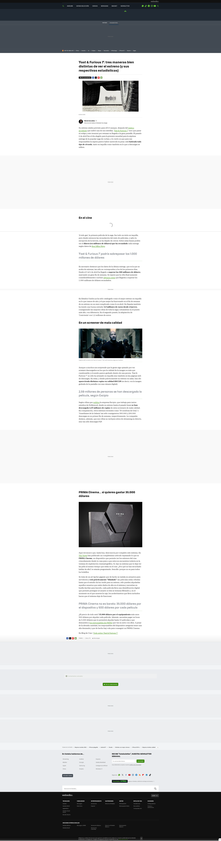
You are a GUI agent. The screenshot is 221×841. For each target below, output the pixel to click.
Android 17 (103, 747)
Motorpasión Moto (124, 806)
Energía (81, 762)
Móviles (65, 762)
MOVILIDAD (104, 6)
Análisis (81, 759)
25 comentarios (85, 77)
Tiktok (146, 6)
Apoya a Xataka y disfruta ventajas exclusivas (140, 781)
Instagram (152, 6)
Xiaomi (129, 50)
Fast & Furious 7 (121, 130)
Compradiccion (137, 808)
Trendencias (136, 803)
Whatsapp (114, 50)
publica (96, 402)
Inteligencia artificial (101, 765)
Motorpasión (122, 803)
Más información (123, 839)
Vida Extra (79, 806)
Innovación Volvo (114, 22)
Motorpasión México (122, 826)
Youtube (155, 6)
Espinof (93, 806)
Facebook (93, 78)
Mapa (99, 50)
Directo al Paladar (110, 803)
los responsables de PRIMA (101, 622)
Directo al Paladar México (110, 826)
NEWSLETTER (125, 6)
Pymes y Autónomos (151, 806)
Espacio (98, 759)
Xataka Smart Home (66, 811)
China (77, 50)
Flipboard (99, 78)
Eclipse (93, 50)
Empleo (81, 769)
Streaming (66, 759)
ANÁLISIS (70, 6)
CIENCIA (95, 6)
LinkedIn (146, 774)
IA (88, 50)
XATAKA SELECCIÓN (82, 6)
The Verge (83, 555)
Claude (111, 747)
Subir (153, 795)
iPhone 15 (121, 50)
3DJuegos (79, 803)
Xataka (64, 803)
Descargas (96, 638)
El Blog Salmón (152, 803)
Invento (83, 50)
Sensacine (94, 803)
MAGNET (114, 6)
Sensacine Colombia (94, 828)
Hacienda (106, 50)
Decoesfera (136, 806)
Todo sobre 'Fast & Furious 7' (105, 633)
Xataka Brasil (66, 828)
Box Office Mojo (98, 246)
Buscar (155, 788)
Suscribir (140, 761)
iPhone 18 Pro (136, 747)
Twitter (158, 6)
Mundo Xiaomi (66, 814)
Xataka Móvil (66, 806)
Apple (64, 765)
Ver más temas (67, 775)
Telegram (149, 6)
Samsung (82, 765)
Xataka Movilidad (100, 762)
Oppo (134, 50)
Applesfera (65, 808)
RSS (139, 774)
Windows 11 (99, 769)
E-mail (101, 78)
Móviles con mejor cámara (122, 747)
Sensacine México (96, 825)
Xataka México (67, 825)
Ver (111, 684)
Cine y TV (87, 638)
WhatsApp (143, 6)
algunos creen (109, 277)
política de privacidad (135, 765)
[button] (90, 121)
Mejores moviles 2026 (81, 747)
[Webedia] (155, 1)
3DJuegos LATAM (81, 825)
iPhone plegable (93, 747)
